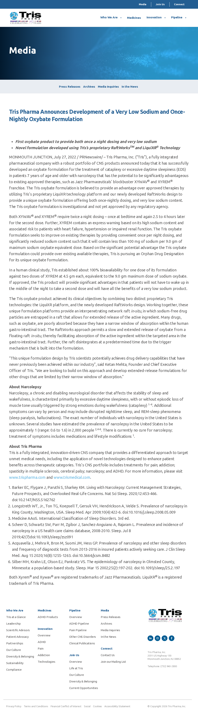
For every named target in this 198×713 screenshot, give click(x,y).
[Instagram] (157, 638)
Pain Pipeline (77, 630)
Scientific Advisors (18, 630)
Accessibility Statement (117, 706)
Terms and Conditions (36, 706)
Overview (44, 635)
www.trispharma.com (27, 477)
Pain (41, 648)
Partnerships (14, 643)
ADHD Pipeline (79, 623)
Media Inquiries (108, 86)
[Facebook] (171, 638)
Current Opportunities (83, 688)
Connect (179, 4)
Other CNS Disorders (82, 636)
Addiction (44, 655)
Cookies (97, 706)
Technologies (46, 661)
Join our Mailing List (113, 661)
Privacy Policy (13, 706)
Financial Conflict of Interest (66, 706)
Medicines (134, 17)
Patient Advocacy (17, 636)
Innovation (154, 17)
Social (87, 706)
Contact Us (108, 655)
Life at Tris (76, 668)
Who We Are (109, 17)
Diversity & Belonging (20, 656)
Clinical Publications (82, 643)
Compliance (14, 669)
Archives (89, 86)
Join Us (160, 4)
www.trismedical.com (72, 477)
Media (143, 4)
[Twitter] (164, 638)
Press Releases (69, 86)
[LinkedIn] (150, 638)
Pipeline (176, 17)
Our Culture (13, 649)
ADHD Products (48, 617)
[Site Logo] (25, 18)
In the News (130, 86)
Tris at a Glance (16, 617)
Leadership (13, 623)
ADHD (42, 642)
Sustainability (14, 663)
